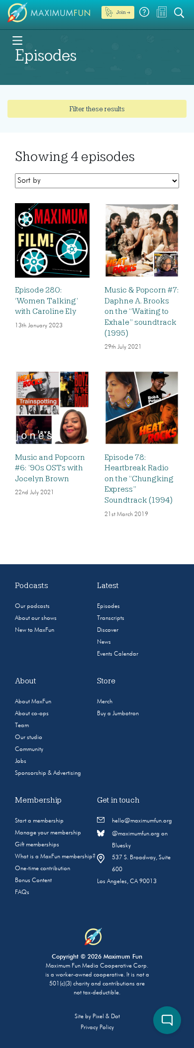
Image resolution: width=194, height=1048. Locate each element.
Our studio (28, 738)
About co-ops (32, 714)
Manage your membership (48, 833)
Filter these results (97, 109)
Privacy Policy (97, 1028)
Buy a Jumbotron (118, 714)
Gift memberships (37, 845)
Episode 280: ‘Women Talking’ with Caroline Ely (46, 301)
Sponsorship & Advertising (48, 773)
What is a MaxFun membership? (55, 857)
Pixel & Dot (106, 1017)
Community (29, 749)
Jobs (20, 761)
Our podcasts (32, 606)
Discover (107, 630)
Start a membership (39, 821)
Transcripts (110, 618)
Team (22, 726)
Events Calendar (117, 654)
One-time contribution (42, 869)
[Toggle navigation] (17, 40)
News (104, 642)
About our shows (36, 618)
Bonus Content (33, 881)
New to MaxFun (34, 630)
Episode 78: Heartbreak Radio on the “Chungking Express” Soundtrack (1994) (139, 479)
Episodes (108, 606)
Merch (104, 702)
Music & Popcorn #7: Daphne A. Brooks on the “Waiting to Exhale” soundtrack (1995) (141, 311)
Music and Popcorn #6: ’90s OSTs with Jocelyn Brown (50, 468)
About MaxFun (33, 702)
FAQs (22, 893)
